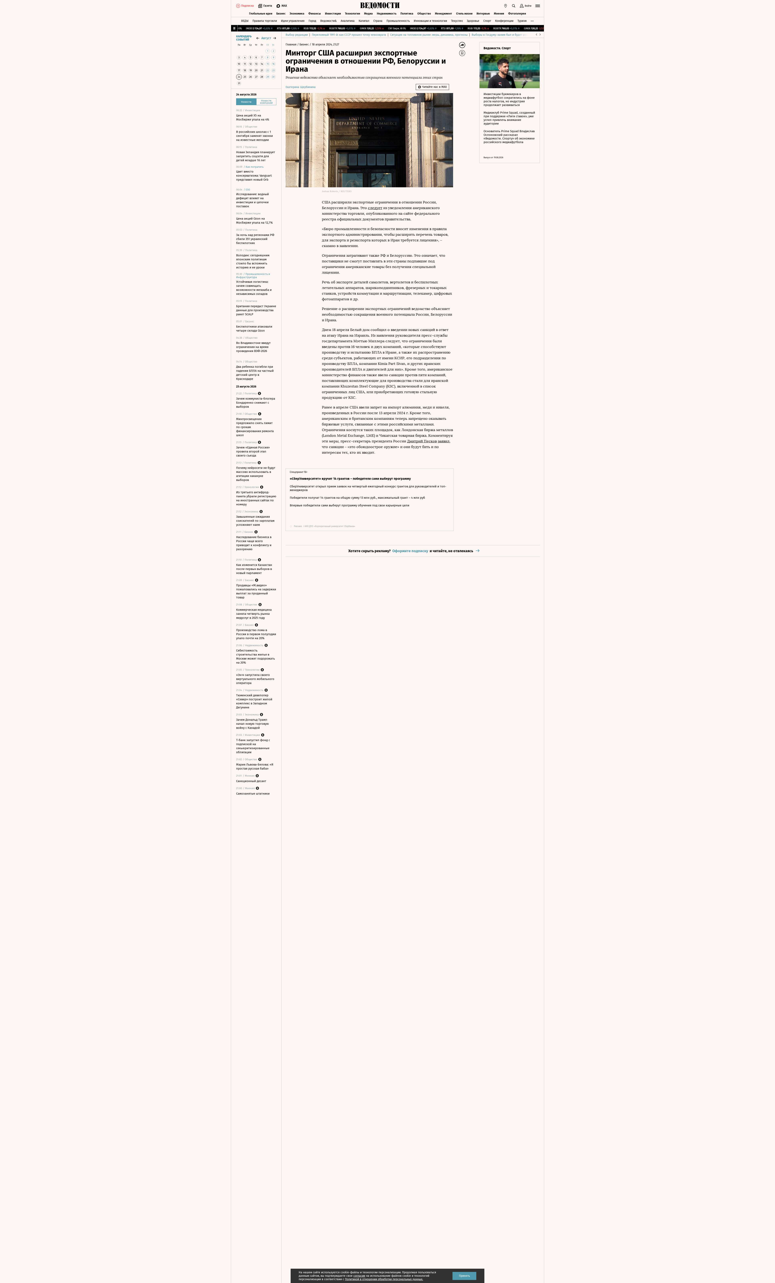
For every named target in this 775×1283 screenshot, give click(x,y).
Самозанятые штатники (253, 793)
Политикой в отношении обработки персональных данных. (384, 1279)
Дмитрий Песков (422, 441)
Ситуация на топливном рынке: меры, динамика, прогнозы (429, 35)
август (266, 38)
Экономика (297, 13)
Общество (424, 13)
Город (312, 21)
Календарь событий (243, 38)
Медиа (368, 13)
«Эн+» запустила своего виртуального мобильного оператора (255, 679)
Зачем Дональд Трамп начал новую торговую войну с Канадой (252, 724)
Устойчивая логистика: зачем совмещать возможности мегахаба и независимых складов (254, 288)
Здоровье (473, 21)
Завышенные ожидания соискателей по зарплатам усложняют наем (255, 521)
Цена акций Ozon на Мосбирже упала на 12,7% (254, 220)
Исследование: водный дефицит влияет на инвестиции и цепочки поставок (252, 200)
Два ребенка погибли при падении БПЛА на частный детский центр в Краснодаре (255, 373)
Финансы (314, 13)
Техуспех (457, 21)
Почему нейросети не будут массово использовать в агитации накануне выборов (255, 474)
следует (375, 208)
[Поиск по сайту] (514, 6)
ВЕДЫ (244, 21)
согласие (359, 1276)
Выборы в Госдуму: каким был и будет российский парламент (512, 35)
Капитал (364, 21)
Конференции (504, 21)
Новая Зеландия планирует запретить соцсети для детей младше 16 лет (255, 156)
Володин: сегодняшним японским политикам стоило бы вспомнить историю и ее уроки (252, 261)
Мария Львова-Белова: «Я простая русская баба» (254, 766)
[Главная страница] (380, 5)
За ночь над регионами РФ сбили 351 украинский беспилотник (255, 239)
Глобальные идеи (260, 13)
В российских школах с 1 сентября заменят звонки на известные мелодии (254, 136)
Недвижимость (386, 13)
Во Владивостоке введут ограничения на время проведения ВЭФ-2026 (253, 347)
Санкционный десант (251, 781)
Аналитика (348, 21)
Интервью (483, 13)
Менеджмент (443, 13)
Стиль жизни (464, 13)
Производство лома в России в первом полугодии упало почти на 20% (256, 634)
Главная (291, 44)
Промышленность (398, 21)
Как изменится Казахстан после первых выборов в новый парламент (254, 569)
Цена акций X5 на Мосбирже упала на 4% (252, 117)
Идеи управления (293, 21)
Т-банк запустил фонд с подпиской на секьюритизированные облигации (253, 746)
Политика (406, 13)
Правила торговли (264, 21)
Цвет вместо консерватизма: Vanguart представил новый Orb (254, 175)
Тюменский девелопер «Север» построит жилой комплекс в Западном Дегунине (254, 701)
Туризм (522, 21)
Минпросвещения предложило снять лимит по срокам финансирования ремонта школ (255, 427)
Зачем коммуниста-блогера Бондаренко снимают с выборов (255, 402)
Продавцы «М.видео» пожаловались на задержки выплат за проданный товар (256, 591)
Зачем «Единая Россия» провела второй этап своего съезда (253, 451)
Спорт (487, 21)
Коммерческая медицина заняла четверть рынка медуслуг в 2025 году (254, 614)
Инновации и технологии (430, 21)
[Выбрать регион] (506, 6)
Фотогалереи (517, 13)
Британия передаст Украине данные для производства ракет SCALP (256, 310)
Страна (377, 21)
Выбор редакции (297, 35)
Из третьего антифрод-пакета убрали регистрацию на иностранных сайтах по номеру (256, 498)
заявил (443, 441)
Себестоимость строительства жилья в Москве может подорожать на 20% (255, 656)
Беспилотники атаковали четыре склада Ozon (254, 328)
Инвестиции (333, 13)
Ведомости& (328, 21)
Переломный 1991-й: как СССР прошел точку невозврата (349, 35)
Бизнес (281, 13)
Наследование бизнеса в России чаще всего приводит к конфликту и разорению (253, 543)
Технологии (352, 13)
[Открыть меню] (537, 6)
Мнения (499, 13)
